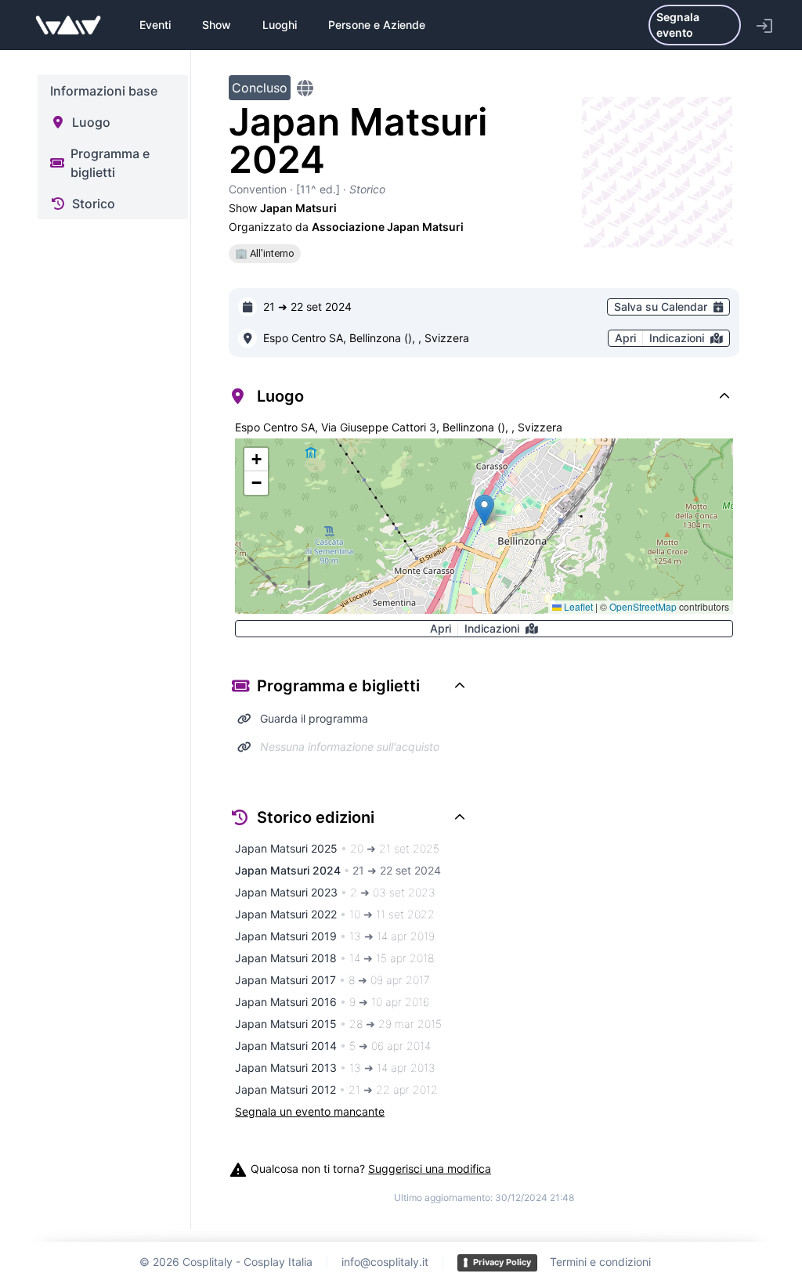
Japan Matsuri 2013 (335, 1067)
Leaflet (577, 606)
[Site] (305, 88)
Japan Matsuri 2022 (335, 914)
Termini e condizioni (600, 1261)
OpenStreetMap (643, 606)
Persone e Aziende (376, 24)
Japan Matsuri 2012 (336, 1089)
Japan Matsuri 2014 (333, 1045)
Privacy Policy (502, 1262)
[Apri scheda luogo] (247, 338)
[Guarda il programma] (244, 718)
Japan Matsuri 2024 (338, 870)
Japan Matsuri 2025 (337, 848)
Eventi (155, 24)
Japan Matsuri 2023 (335, 892)
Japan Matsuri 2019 (335, 936)
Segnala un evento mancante (310, 1111)
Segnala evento (677, 24)
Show (216, 24)
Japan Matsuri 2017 (332, 979)
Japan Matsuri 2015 (338, 1023)
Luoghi (279, 24)
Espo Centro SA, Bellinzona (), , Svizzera (366, 337)
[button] (484, 510)
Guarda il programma (314, 718)
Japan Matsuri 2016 (332, 1001)
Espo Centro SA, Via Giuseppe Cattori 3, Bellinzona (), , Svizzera (398, 427)
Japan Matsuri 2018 (334, 958)
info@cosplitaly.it (384, 1261)
